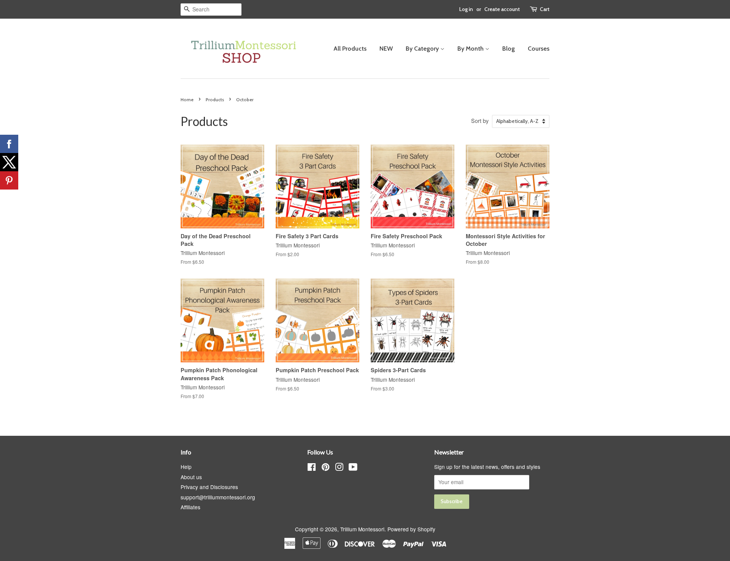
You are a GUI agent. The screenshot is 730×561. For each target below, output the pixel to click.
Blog (508, 48)
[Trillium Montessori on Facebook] (311, 468)
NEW (386, 48)
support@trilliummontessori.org (218, 497)
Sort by (480, 120)
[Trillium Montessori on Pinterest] (325, 468)
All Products (350, 48)
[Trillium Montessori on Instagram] (339, 468)
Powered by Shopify (411, 529)
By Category (423, 48)
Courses (538, 48)
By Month (471, 48)
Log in (466, 9)
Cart (544, 9)
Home (187, 99)
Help (186, 466)
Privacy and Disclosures (209, 487)
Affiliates (190, 507)
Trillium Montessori (362, 529)
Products (215, 99)
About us (191, 477)
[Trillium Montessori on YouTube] (353, 468)
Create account (502, 9)
